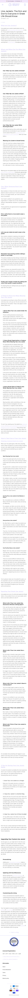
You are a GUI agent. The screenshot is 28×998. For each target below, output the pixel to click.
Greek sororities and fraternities (15, 30)
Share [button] (3, 22)
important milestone (18, 875)
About (4, 966)
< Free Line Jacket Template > (10, 959)
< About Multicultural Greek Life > (11, 956)
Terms (4, 972)
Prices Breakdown (7, 969)
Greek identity (11, 42)
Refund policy (6, 978)
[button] (2, 4)
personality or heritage (15, 862)
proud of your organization (7, 172)
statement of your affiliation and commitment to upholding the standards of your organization (14, 426)
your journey (9, 909)
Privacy (4, 975)
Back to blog (15, 932)
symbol (3, 909)
